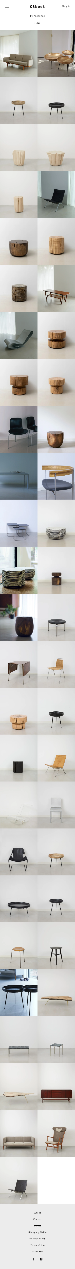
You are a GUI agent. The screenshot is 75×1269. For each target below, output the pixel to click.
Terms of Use (37, 1244)
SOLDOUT (56, 197)
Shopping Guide (38, 1232)
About (37, 1212)
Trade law (37, 1251)
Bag (66, 6)
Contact (37, 1219)
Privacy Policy (37, 1238)
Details (18, 62)
